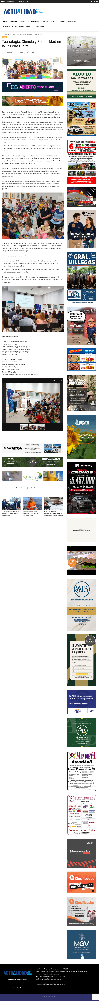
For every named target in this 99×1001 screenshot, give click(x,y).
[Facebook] (89, 1)
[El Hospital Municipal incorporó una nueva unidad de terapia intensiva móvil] (11, 503)
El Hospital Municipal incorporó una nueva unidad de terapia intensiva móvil (10, 513)
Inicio (3, 34)
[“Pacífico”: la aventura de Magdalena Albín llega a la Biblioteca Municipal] (32, 503)
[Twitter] (94, 1)
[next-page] (6, 520)
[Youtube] (97, 1)
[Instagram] (91, 1)
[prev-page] (3, 520)
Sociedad (8, 34)
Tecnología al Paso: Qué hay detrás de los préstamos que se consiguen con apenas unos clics (53, 513)
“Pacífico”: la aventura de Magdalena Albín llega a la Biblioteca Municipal (30, 513)
